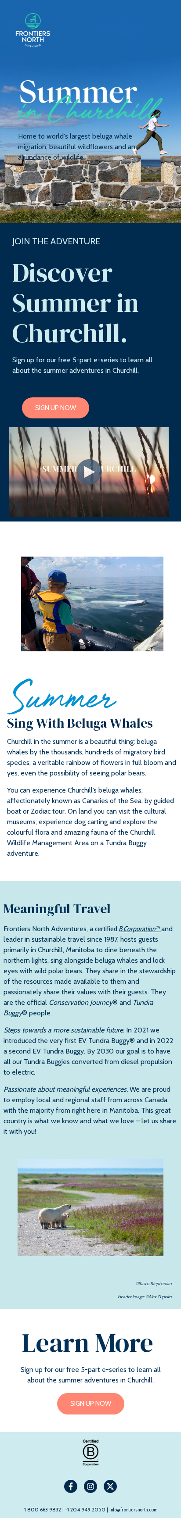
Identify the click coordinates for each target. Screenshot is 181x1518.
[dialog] (90, 1290)
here (45, 1360)
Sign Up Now (55, 408)
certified (127, 929)
